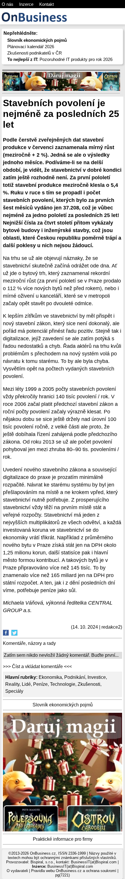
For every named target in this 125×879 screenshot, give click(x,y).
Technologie (62, 684)
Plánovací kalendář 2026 (30, 46)
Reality (12, 684)
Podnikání (74, 677)
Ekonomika (50, 677)
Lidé (26, 684)
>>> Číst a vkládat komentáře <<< (37, 666)
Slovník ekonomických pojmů (63, 704)
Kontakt (46, 4)
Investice (97, 677)
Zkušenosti (89, 684)
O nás (7, 4)
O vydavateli (17, 871)
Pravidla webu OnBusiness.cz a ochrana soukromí (73, 871)
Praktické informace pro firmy (62, 839)
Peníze (40, 684)
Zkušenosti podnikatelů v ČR (34, 52)
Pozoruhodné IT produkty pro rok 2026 (59, 59)
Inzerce (26, 4)
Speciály (14, 691)
